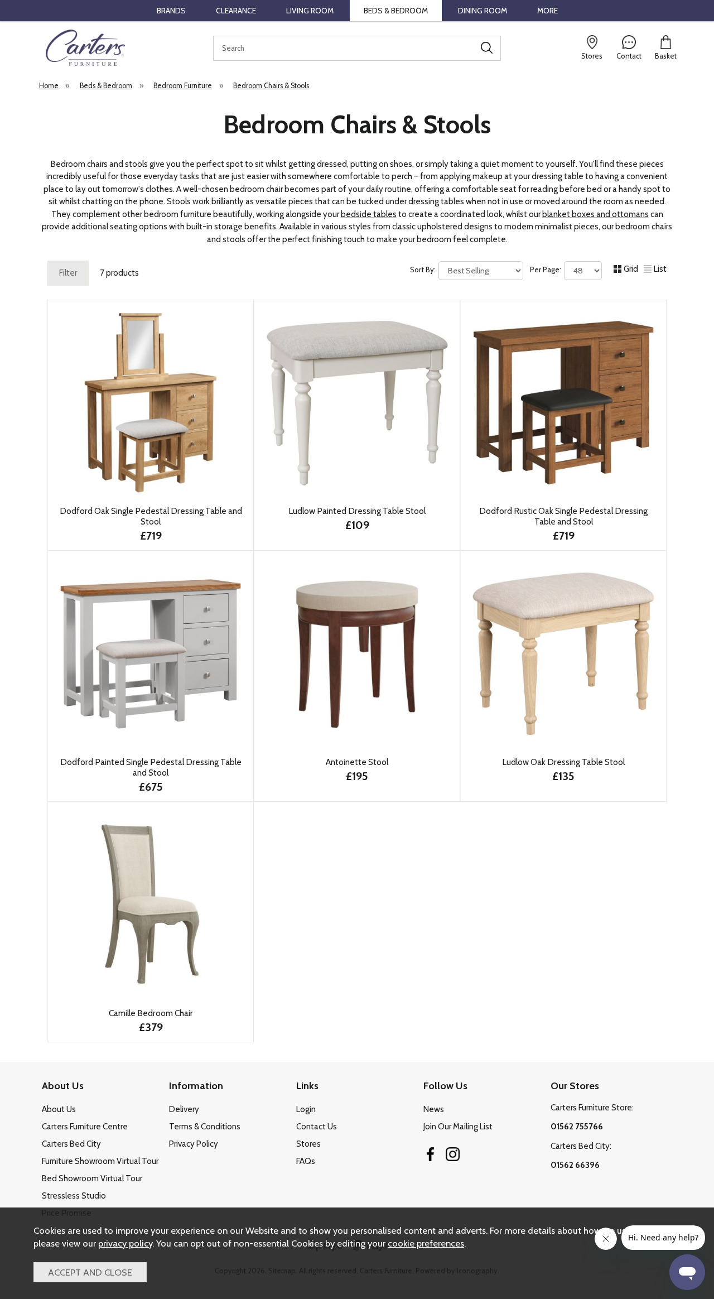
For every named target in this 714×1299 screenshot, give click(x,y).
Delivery (184, 1109)
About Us (59, 1109)
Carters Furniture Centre (85, 1127)
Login (306, 1109)
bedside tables (369, 214)
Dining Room (482, 10)
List (660, 269)
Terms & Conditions (204, 1127)
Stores (308, 1144)
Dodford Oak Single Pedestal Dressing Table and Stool (151, 516)
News (433, 1109)
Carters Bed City (71, 1144)
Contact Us (316, 1127)
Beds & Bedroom (396, 10)
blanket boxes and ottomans (595, 214)
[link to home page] (85, 48)
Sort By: (423, 269)
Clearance (236, 10)
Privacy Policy (193, 1144)
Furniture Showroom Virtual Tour (100, 1161)
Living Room (310, 10)
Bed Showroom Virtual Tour (92, 1178)
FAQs (305, 1161)
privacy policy (125, 1243)
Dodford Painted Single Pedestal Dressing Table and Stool (151, 767)
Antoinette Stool (357, 762)
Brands (171, 10)
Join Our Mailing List (458, 1127)
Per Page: (546, 269)
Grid (631, 269)
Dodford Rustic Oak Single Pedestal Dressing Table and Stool (563, 516)
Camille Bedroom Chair (151, 1013)
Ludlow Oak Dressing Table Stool (563, 762)
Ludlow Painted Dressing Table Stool (357, 511)
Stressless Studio (74, 1196)
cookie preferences (426, 1243)
